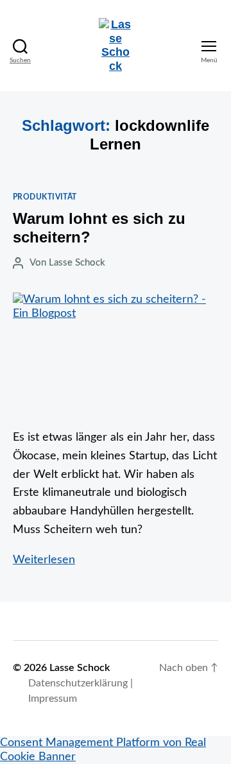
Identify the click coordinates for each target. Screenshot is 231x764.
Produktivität (45, 197)
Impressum (52, 698)
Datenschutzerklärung (78, 683)
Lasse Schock (77, 262)
